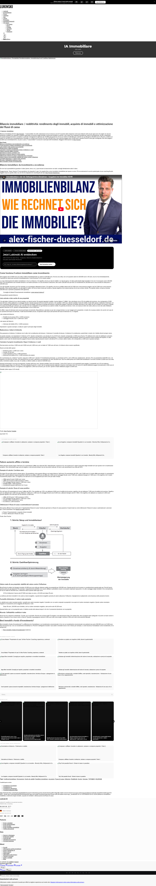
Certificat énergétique (10, 779)
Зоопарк (85, 779)
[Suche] (4, 37)
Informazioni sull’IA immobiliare (12, 849)
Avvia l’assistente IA (9, 850)
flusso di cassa (20, 509)
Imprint (16, 862)
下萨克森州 (91, 779)
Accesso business (8, 841)
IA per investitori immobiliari (11, 827)
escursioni (51, 779)
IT (80, 872)
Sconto (80, 779)
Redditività (74, 779)
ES (75, 872)
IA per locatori (7, 826)
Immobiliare (10, 131)
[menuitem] (58, 11)
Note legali (6, 853)
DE (66, 872)
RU (83, 872)
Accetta (11, 885)
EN (69, 872)
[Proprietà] (6, 8)
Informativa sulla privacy (10, 854)
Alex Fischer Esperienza (52, 172)
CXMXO (11, 862)
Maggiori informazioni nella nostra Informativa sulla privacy (67, 882)
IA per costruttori (8, 823)
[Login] (4, 35)
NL (78, 872)
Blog (4, 859)
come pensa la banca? (37, 292)
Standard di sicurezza (9, 839)
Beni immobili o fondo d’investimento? (14, 630)
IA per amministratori (9, 824)
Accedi (5, 847)
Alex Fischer (20, 134)
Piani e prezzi (7, 852)
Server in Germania (8, 835)
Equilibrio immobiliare (41, 779)
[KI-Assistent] (4, 33)
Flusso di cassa (59, 779)
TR (86, 872)
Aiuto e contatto (7, 857)
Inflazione (67, 779)
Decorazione (20, 779)
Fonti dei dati (7, 838)
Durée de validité (30, 779)
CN (89, 872)
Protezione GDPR (8, 836)
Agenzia (3, 131)
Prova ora (78, 53)
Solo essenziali (4, 885)
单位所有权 (98, 779)
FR (72, 872)
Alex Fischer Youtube (10, 431)
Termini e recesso (8, 856)
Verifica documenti (8, 829)
